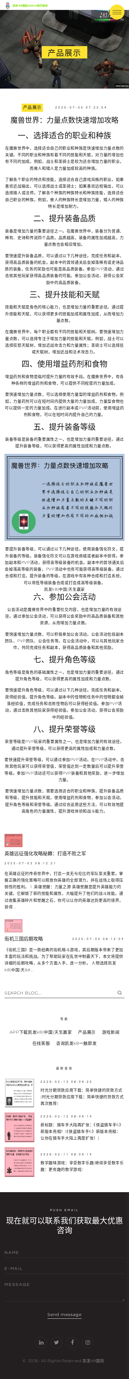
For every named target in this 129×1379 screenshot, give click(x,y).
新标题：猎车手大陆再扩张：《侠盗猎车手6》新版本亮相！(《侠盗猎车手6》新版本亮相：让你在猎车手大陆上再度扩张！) (81, 1131)
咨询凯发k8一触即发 (76, 1043)
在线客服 (41, 1043)
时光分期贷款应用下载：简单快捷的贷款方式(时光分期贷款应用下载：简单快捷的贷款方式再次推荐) (82, 1097)
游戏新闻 (111, 1032)
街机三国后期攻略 (23, 939)
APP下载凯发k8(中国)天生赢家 (41, 1032)
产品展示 (32, 107)
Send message (64, 1314)
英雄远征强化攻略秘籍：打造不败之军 (45, 853)
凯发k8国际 (93, 1360)
